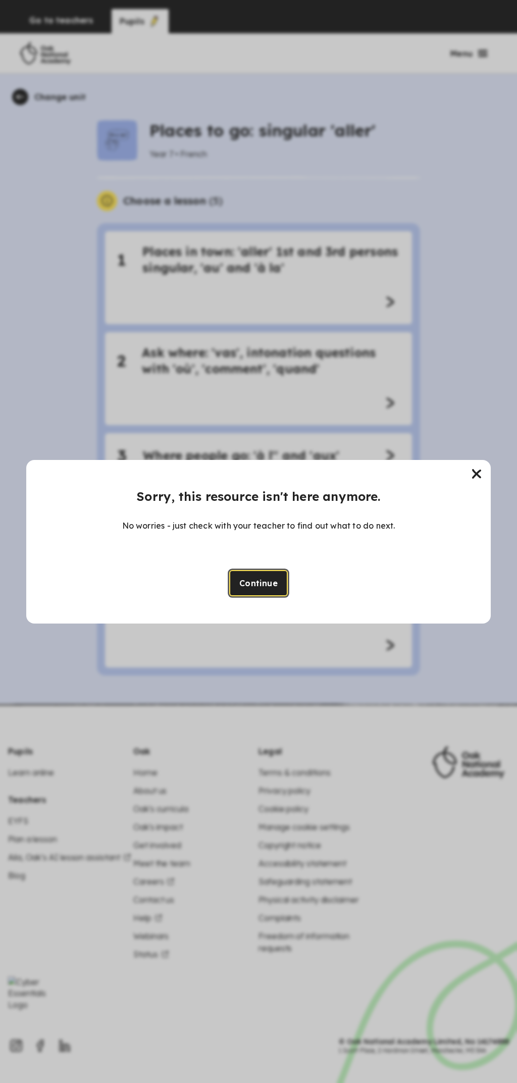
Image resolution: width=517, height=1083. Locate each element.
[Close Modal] (477, 474)
